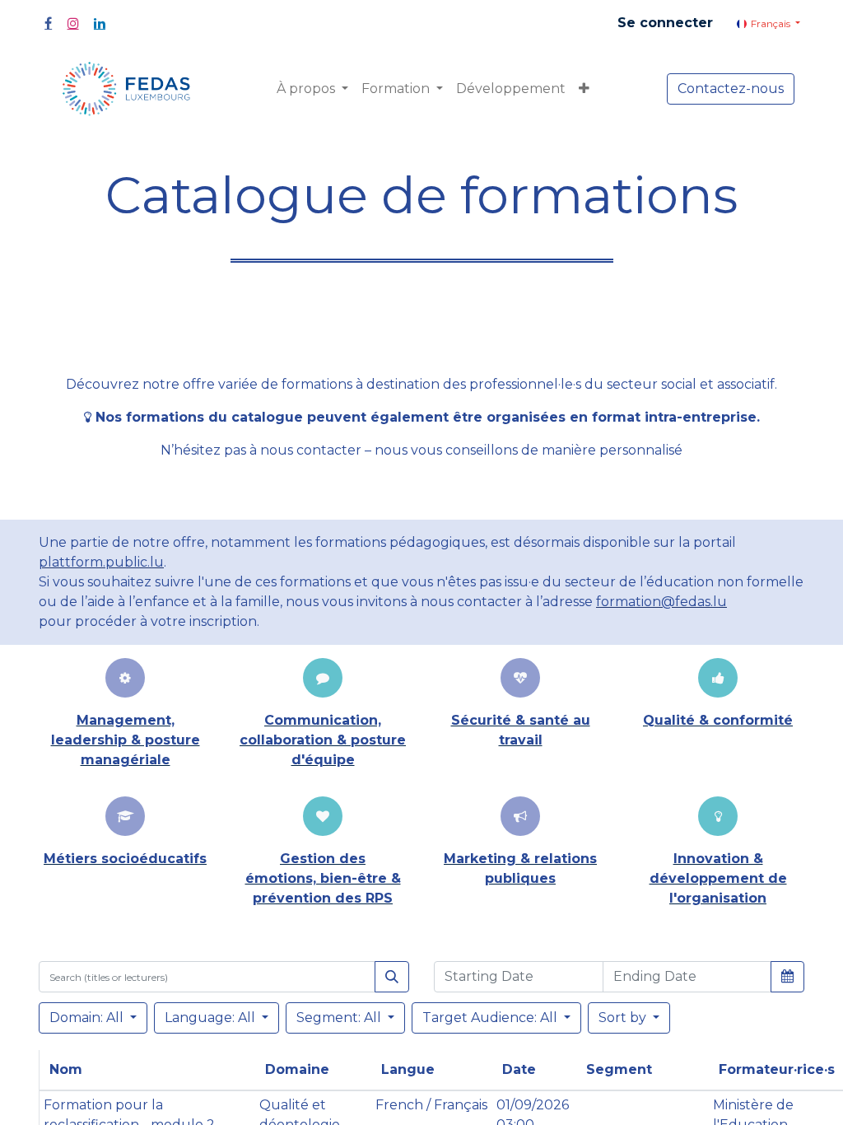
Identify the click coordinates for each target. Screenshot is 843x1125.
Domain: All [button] (88, 1017)
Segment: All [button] (340, 1017)
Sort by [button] (624, 1017)
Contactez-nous (731, 88)
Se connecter (665, 22)
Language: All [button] (211, 1017)
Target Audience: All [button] (491, 1017)
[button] (584, 88)
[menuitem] (510, 88)
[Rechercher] (392, 976)
